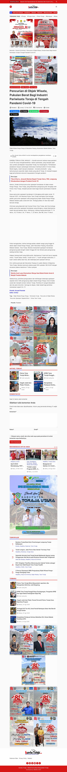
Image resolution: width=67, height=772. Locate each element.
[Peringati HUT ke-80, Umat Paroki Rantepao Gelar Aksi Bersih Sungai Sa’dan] (13, 610)
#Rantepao (49, 16)
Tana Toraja (33, 87)
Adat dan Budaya (18, 12)
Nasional (34, 461)
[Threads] (32, 763)
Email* (36, 429)
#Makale (56, 16)
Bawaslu (39, 12)
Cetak (47, 107)
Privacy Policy (23, 758)
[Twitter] (37, 763)
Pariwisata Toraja (34, 296)
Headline (13, 461)
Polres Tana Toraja (36, 298)
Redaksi (30, 758)
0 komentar (38, 107)
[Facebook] (27, 763)
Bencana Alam (48, 12)
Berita (55, 12)
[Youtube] (35, 763)
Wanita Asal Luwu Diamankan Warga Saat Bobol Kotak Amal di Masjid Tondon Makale (32, 274)
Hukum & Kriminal (15, 87)
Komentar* (13, 411)
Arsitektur (27, 12)
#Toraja (23, 16)
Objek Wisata (25, 87)
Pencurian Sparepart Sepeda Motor (20, 298)
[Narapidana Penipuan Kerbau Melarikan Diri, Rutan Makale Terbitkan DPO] (38, 386)
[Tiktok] (40, 763)
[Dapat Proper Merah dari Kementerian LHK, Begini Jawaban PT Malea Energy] (49, 455)
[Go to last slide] (55, 447)
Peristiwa (23, 551)
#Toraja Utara (31, 16)
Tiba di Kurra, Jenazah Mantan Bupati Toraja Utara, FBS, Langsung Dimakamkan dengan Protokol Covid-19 (34, 180)
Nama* (12, 429)
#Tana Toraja (40, 16)
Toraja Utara (19, 461)
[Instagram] (30, 763)
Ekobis (17, 546)
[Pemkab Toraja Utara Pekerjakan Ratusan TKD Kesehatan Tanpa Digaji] (17, 455)
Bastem (34, 12)
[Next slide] (56, 447)
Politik (22, 567)
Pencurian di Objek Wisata (47, 296)
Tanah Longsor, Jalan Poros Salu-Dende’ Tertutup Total (33, 550)
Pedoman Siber (14, 758)
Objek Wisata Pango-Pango (21, 296)
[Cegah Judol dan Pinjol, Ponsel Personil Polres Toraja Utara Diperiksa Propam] (14, 386)
